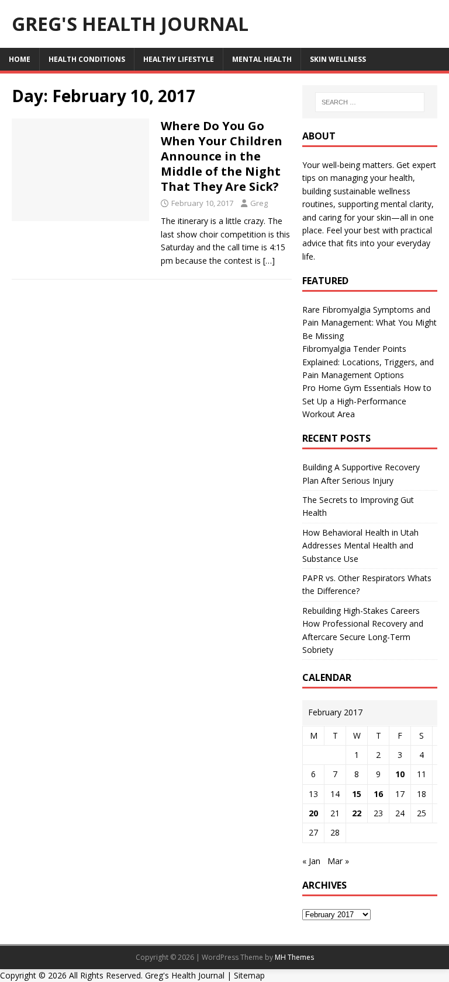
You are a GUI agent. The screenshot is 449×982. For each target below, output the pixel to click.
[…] (269, 260)
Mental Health (262, 59)
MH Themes (294, 957)
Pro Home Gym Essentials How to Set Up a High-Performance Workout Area (366, 401)
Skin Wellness (338, 59)
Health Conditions (87, 59)
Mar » (338, 860)
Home (19, 59)
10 (400, 774)
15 (356, 793)
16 (378, 793)
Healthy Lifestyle (178, 59)
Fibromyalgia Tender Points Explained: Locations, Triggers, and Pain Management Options (368, 361)
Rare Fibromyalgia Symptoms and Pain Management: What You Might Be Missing (369, 322)
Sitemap (249, 975)
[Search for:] (369, 102)
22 (356, 813)
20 (313, 813)
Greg (259, 203)
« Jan (311, 860)
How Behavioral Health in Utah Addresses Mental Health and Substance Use (360, 545)
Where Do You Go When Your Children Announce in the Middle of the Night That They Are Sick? (221, 156)
